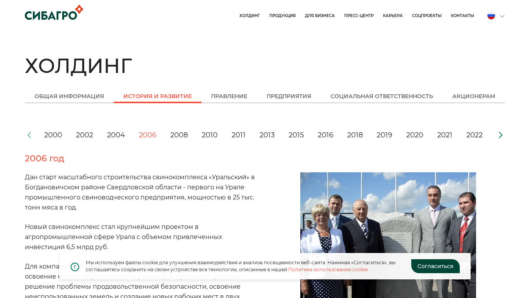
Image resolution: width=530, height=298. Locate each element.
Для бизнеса (320, 15)
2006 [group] (147, 135)
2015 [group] (296, 135)
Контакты (462, 15)
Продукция (282, 15)
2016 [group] (325, 135)
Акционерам (473, 96)
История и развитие (157, 96)
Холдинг (249, 15)
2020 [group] (414, 135)
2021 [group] (444, 135)
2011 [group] (239, 135)
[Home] (54, 12)
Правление (229, 96)
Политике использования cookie (328, 269)
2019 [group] (384, 135)
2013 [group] (267, 135)
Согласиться (435, 266)
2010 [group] (210, 135)
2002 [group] (84, 135)
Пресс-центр (359, 15)
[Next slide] (500, 135)
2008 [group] (179, 135)
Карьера (393, 15)
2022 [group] (474, 135)
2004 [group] (116, 135)
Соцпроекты (427, 15)
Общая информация (69, 96)
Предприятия (289, 96)
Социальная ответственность (382, 96)
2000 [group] (53, 135)
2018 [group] (355, 135)
